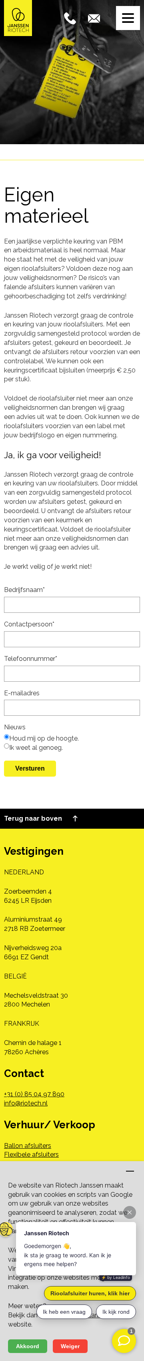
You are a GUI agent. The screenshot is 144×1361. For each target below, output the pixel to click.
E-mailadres (22, 693)
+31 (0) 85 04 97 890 (34, 1094)
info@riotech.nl (26, 1103)
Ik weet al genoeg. (36, 747)
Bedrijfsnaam (24, 590)
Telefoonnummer (30, 658)
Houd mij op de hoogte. (44, 738)
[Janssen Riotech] (18, 17)
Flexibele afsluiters (31, 1154)
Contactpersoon (29, 624)
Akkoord (27, 1346)
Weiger (70, 1346)
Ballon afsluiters (27, 1146)
